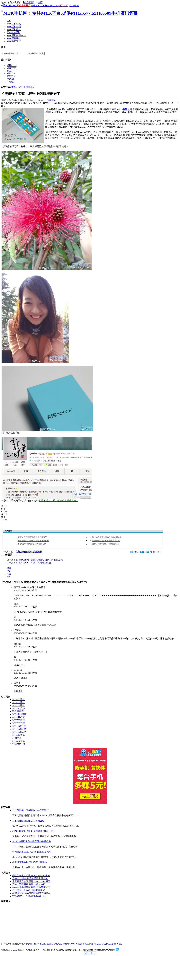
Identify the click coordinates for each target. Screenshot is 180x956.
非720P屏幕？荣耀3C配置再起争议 (106, 541)
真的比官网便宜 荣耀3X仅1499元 (28, 884)
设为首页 (63, 5)
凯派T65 (84, 944)
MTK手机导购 (19, 714)
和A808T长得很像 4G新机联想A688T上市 (32, 831)
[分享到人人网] (150, 552)
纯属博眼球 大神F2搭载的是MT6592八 (31, 893)
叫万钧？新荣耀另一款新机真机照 (105, 544)
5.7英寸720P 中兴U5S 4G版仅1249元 (33, 563)
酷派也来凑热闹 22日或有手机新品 (29, 862)
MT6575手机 (18, 702)
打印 (9, 577)
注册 (40, 2)
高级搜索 (35, 5)
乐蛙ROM (11, 65)
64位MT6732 (18, 744)
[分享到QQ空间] (141, 552)
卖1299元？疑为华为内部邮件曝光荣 (107, 537)
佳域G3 (10, 82)
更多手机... (117, 944)
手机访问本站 (10, 5)
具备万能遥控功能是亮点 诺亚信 (28, 820)
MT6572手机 (18, 741)
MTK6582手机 (19, 726)
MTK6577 (11, 68)
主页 (13, 87)
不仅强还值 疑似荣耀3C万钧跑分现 (32, 544)
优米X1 (10, 79)
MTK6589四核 (19, 729)
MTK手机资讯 (25, 87)
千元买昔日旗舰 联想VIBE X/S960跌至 (31, 881)
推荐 (9, 574)
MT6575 (11, 73)
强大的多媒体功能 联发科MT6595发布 (31, 875)
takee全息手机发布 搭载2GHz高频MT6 (31, 887)
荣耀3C (126, 109)
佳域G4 (50, 944)
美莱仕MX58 (95, 944)
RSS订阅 (54, 5)
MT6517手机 (18, 735)
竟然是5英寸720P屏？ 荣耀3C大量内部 (33, 541)
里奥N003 (41, 944)
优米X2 (58, 944)
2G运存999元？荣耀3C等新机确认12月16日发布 (39, 560)
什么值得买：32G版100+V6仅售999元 (31, 810)
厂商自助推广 (24, 5)
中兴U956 (106, 944)
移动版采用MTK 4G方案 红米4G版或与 (31, 852)
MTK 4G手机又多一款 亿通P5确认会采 (31, 841)
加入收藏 (74, 5)
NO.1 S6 (32, 944)
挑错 (9, 571)
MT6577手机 (18, 699)
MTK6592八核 (19, 732)
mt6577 (10, 71)
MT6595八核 (18, 708)
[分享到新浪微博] (144, 552)
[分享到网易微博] (153, 552)
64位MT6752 (18, 717)
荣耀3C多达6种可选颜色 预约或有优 (32, 537)
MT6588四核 (18, 720)
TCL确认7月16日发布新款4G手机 (28, 896)
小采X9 (65, 944)
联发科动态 (18, 711)
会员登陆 (28, 2)
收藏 (9, 568)
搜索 (41, 53)
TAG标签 (45, 5)
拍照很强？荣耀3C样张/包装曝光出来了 (58, 500)
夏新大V (11, 76)
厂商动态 (16, 738)
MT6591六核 (18, 723)
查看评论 (51, 100)
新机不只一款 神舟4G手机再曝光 (28, 890)
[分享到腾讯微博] (147, 552)
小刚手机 (75, 944)
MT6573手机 (18, 705)
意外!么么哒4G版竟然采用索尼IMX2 (30, 878)
